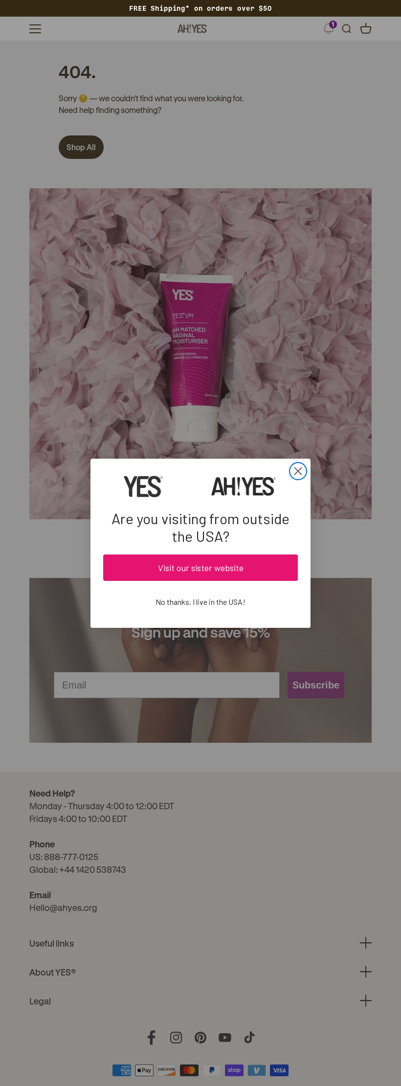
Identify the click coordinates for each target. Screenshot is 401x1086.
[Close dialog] (298, 471)
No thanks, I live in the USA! (200, 601)
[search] (346, 29)
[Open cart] (366, 29)
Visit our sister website (201, 567)
